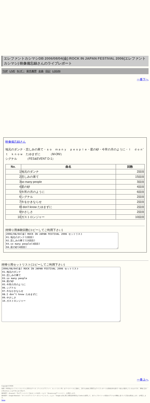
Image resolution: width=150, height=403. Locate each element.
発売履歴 (31, 71)
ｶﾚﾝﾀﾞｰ (21, 71)
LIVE (12, 71)
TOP (5, 71)
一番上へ (143, 379)
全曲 (41, 71)
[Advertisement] (75, 28)
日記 (47, 71)
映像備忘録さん (15, 141)
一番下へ (143, 79)
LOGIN (56, 71)
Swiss (3, 400)
